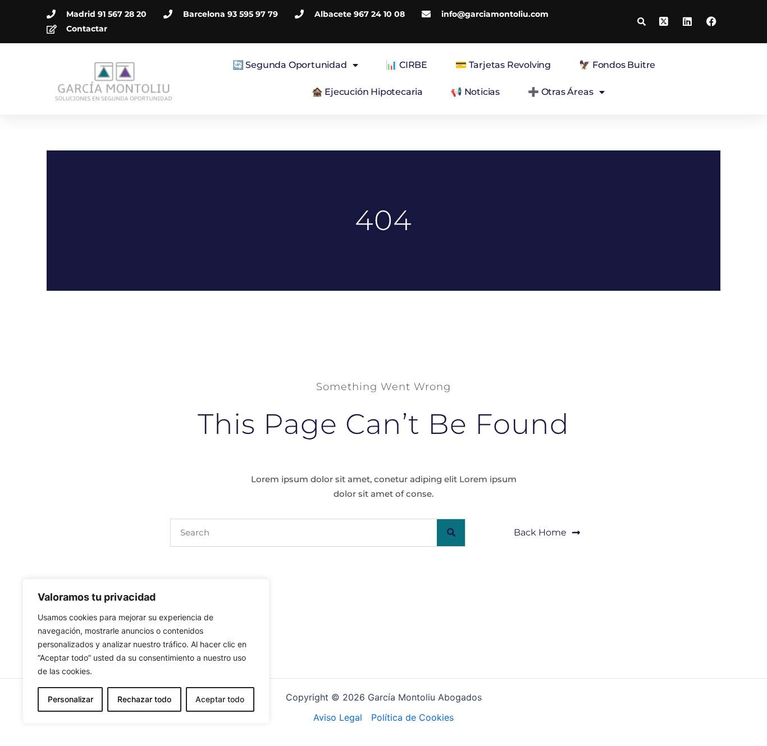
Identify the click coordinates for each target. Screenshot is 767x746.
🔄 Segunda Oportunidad (289, 65)
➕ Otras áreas (560, 91)
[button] (641, 21)
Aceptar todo (219, 699)
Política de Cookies (412, 717)
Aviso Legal (337, 717)
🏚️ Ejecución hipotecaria (367, 91)
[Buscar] (451, 532)
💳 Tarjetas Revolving (503, 65)
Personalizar (70, 699)
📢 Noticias (475, 91)
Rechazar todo (144, 699)
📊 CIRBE (406, 65)
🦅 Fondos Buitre (617, 65)
